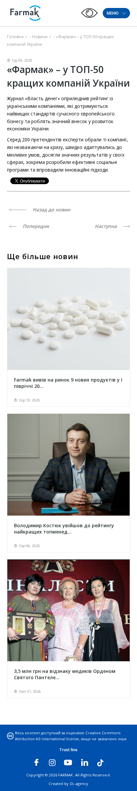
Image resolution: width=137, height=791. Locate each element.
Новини (40, 36)
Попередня (35, 226)
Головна (15, 36)
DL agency (79, 783)
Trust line (68, 750)
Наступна (106, 226)
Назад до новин (50, 209)
